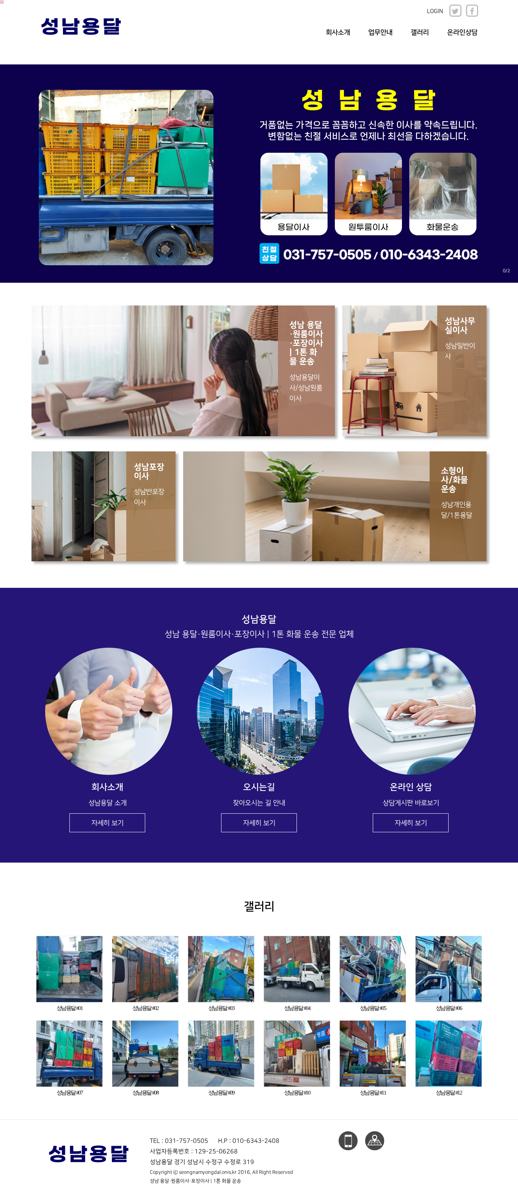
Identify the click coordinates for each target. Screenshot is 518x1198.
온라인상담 (462, 32)
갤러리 (420, 32)
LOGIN (435, 11)
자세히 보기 (107, 823)
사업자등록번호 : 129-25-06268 (194, 1151)
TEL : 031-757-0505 (179, 1141)
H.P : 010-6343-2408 (248, 1141)
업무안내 (380, 32)
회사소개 (338, 32)
